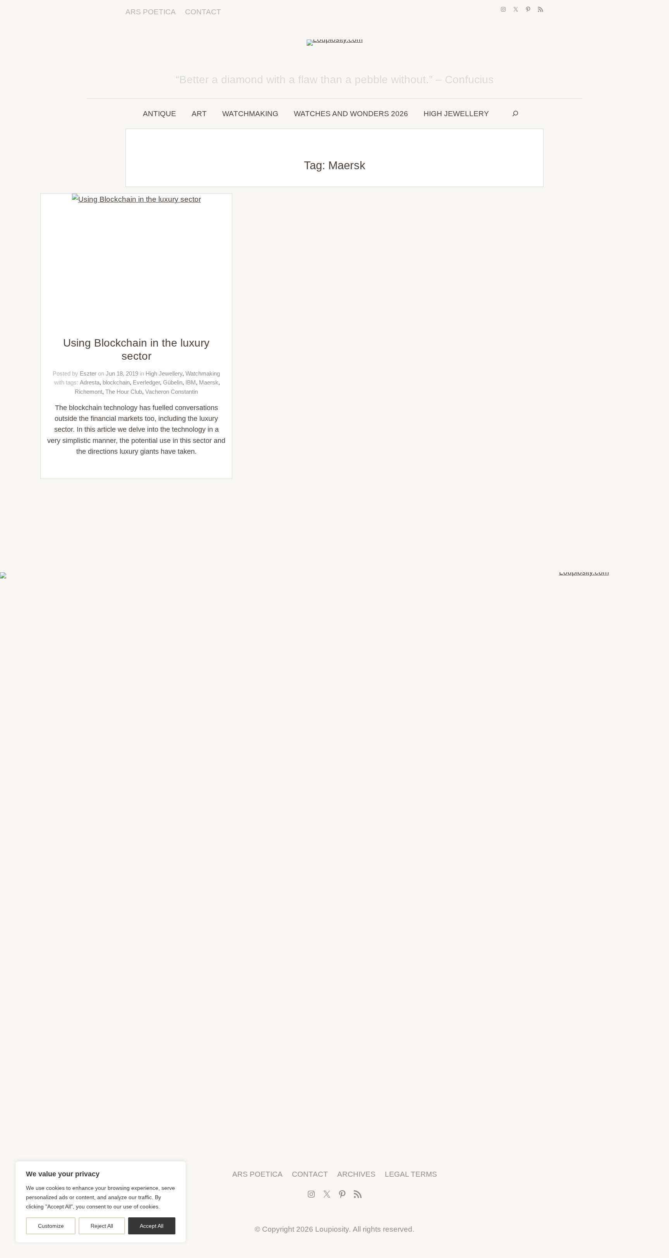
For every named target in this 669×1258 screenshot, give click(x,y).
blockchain (116, 382)
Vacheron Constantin (171, 391)
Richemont (88, 391)
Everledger (146, 382)
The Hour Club (123, 391)
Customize (51, 1226)
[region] (100, 1202)
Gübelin (172, 382)
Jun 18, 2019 (122, 373)
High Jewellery (164, 373)
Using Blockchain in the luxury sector (136, 349)
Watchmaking (202, 373)
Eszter (88, 373)
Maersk (208, 382)
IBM (190, 382)
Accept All (151, 1226)
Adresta (89, 382)
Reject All (102, 1226)
